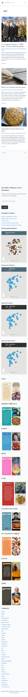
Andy (2, 616)
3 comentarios (4, 89)
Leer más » (3, 63)
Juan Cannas (4, 646)
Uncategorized (4, 684)
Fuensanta (3, 633)
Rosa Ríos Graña (5, 674)
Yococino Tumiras (5, 686)
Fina (2, 631)
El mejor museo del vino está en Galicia (9, 222)
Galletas (3, 639)
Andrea (2, 613)
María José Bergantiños (6, 661)
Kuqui (2, 650)
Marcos (3, 658)
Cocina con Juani (5, 622)
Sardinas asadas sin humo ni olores (9, 218)
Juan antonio (4, 643)
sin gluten (3, 678)
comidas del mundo (5, 626)
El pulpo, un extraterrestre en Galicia (9, 216)
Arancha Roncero (5, 618)
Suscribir (5, 207)
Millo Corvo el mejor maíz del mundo (13, 87)
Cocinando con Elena (5, 624)
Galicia (2, 635)
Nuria (2, 665)
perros (2, 667)
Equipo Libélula (4, 628)
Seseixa (10, 89)
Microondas (3, 663)
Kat (2, 648)
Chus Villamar (4, 620)
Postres (3, 669)
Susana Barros (4, 680)
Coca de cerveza (5, 220)
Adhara (2, 611)
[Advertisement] (14, 170)
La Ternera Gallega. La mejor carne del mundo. (11, 225)
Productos (3, 671)
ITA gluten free (4, 641)
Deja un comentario (5, 48)
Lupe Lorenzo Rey (14, 48)
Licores (3, 652)
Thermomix (3, 682)
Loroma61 (12, 133)
